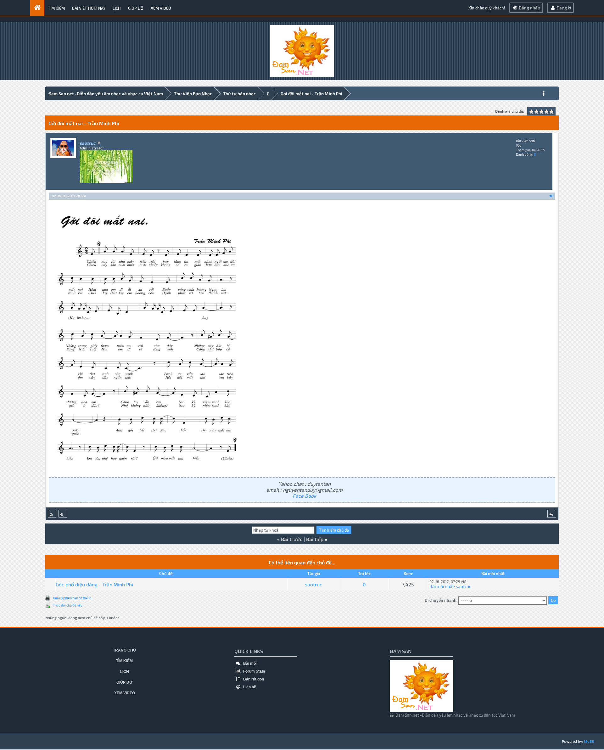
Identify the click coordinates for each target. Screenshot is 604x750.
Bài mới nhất (441, 586)
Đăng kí (563, 7)
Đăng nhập (529, 7)
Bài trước (291, 539)
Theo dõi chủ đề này (67, 605)
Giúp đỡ (135, 8)
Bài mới (249, 663)
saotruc (313, 584)
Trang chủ (124, 650)
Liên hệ (249, 687)
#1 (552, 196)
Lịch (117, 8)
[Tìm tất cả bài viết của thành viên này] (63, 514)
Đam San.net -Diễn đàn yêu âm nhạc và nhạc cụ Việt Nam (105, 93)
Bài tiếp (314, 539)
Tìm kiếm (56, 8)
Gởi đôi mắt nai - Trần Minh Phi (311, 93)
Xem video (161, 8)
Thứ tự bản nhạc (239, 93)
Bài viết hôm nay (88, 8)
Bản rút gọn (253, 679)
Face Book (304, 496)
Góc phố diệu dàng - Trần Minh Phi (94, 584)
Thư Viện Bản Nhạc (193, 93)
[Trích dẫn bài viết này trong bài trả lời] (551, 514)
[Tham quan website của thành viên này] (52, 514)
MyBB (589, 741)
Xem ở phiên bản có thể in (72, 598)
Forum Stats (253, 671)
